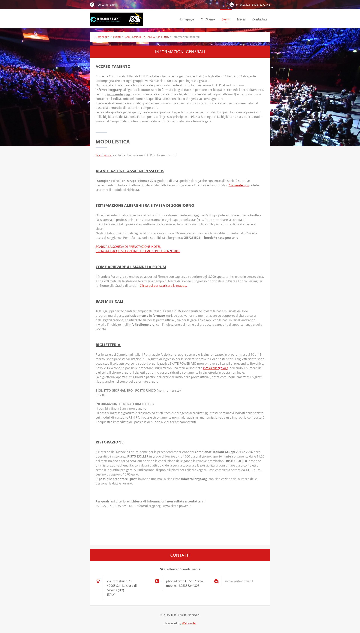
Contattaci (259, 19)
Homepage (186, 19)
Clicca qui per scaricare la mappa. (163, 286)
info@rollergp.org (215, 368)
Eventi (226, 19)
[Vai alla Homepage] (116, 21)
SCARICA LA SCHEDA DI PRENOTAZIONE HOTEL (128, 247)
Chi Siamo (208, 19)
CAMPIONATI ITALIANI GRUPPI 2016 (147, 37)
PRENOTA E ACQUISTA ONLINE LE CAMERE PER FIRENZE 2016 (138, 251)
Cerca (92, 4)
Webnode (189, 623)
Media (241, 19)
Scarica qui (104, 155)
